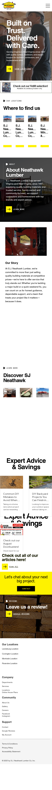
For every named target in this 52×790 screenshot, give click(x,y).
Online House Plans (10, 692)
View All (13, 567)
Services (5, 686)
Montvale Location (9, 658)
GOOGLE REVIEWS (21, 614)
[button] (42, 253)
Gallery (5, 706)
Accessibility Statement (11, 751)
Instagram (6, 716)
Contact (5, 727)
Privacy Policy (7, 748)
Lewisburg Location (10, 649)
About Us (5, 703)
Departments (7, 682)
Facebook (6, 714)
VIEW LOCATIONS (23, 69)
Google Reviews (8, 731)
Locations (6, 690)
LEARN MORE (19, 209)
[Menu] (48, 5)
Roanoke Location (9, 663)
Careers (5, 710)
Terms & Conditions (10, 744)
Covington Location (10, 654)
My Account (6, 735)
